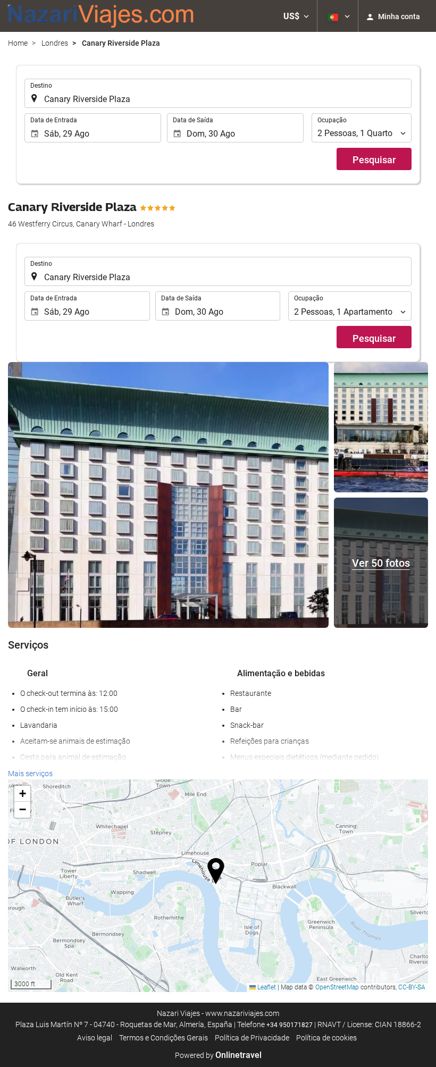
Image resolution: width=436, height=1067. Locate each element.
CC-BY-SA (411, 987)
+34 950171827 (289, 1025)
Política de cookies (326, 1038)
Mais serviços (30, 773)
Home (18, 43)
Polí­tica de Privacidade (252, 1038)
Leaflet (266, 987)
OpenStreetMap (337, 987)
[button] (296, 16)
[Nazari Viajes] (101, 16)
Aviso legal (94, 1038)
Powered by (218, 1055)
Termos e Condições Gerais (163, 1038)
